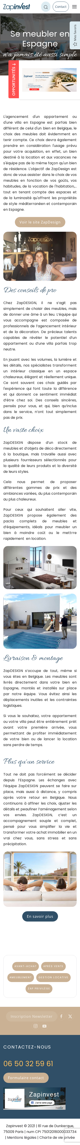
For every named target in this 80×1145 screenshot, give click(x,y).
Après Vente (53, 966)
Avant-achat (25, 966)
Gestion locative (53, 977)
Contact (60, 6)
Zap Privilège (39, 988)
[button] (74, 6)
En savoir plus (40, 916)
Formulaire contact (26, 1077)
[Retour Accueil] (16, 6)
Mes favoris (75, 33)
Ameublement (21, 977)
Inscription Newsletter (32, 1016)
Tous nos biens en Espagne (40, 1137)
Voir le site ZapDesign (40, 222)
